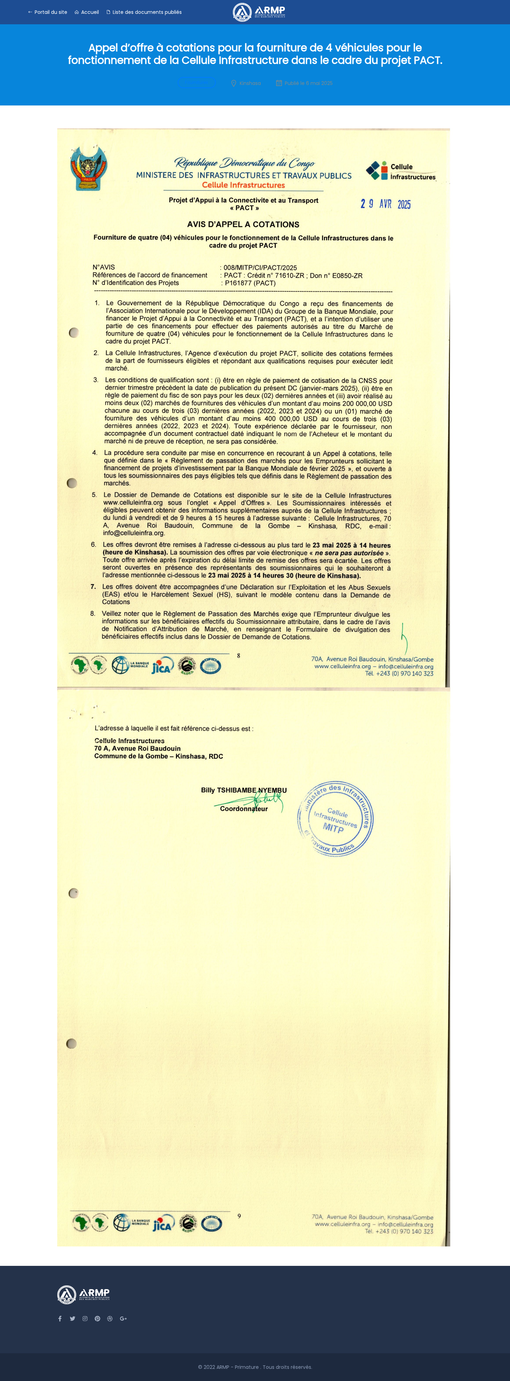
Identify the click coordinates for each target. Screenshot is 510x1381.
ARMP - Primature (238, 1367)
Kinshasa (250, 83)
